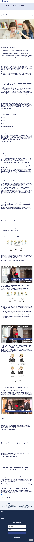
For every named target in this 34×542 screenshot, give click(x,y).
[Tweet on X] (6, 498)
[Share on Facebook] (8, 498)
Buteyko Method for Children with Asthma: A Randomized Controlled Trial (15, 77)
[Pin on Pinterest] (10, 498)
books (4, 262)
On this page (4, 14)
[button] (30, 1)
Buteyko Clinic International (8, 539)
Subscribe (17, 532)
